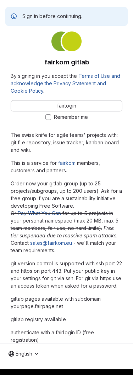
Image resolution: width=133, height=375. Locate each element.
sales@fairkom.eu (51, 243)
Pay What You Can (39, 213)
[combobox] (23, 354)
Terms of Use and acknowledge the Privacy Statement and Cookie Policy (65, 83)
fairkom (67, 163)
